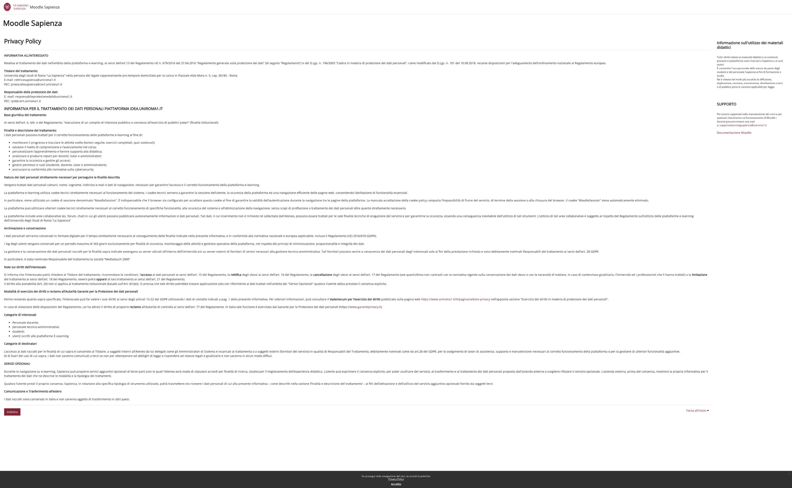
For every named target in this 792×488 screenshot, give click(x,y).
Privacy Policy (396, 479)
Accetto (396, 484)
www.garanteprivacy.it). (366, 307)
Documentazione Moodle (734, 133)
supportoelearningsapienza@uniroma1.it (743, 125)
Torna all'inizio (696, 410)
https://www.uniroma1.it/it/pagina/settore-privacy (455, 299)
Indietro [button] (12, 412)
